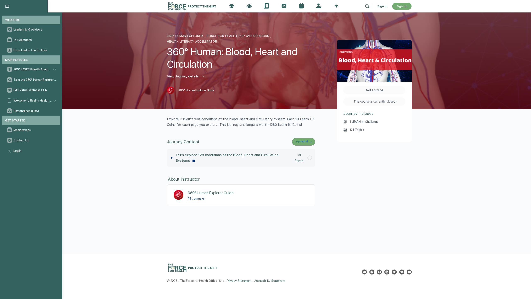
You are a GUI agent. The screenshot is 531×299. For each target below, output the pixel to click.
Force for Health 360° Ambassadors (238, 36)
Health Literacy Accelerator (192, 41)
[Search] (367, 6)
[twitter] (394, 272)
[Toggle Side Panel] (7, 6)
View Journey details (183, 76)
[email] (364, 272)
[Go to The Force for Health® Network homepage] (192, 6)
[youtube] (409, 272)
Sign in (382, 6)
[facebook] (371, 272)
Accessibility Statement (269, 280)
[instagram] (379, 272)
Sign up (401, 6)
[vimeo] (401, 272)
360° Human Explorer (185, 36)
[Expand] (172, 158)
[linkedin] (386, 272)
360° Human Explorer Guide (211, 193)
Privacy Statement (239, 280)
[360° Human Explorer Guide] (178, 195)
